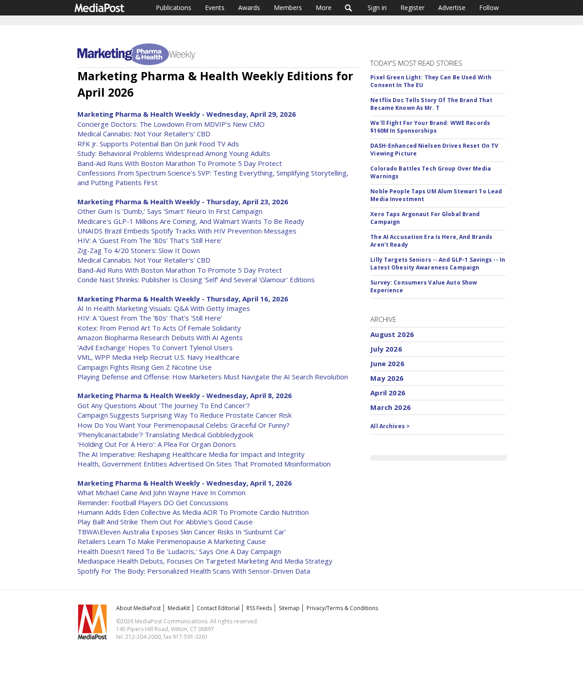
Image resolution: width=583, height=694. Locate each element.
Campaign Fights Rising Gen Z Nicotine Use (144, 367)
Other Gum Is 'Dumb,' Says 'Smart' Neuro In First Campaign (169, 211)
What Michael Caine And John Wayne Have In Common (161, 492)
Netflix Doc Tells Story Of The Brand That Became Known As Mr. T (431, 104)
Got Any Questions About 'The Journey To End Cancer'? (163, 405)
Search (348, 8)
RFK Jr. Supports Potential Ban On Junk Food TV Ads (158, 143)
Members (288, 7)
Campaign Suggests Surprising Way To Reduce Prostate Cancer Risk (184, 415)
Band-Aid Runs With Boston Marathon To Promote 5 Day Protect (179, 163)
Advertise (451, 7)
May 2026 (387, 378)
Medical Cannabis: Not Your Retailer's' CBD (143, 133)
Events (215, 7)
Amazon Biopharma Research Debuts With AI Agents (160, 337)
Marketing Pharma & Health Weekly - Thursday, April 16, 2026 (182, 298)
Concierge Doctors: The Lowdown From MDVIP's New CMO (171, 124)
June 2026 (387, 363)
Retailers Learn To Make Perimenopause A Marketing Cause (171, 541)
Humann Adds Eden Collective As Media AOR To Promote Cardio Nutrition (193, 512)
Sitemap (289, 608)
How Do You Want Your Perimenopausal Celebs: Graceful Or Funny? (183, 425)
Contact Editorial (218, 608)
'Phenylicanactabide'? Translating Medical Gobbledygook (165, 434)
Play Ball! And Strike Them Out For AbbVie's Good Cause (165, 521)
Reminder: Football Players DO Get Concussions (152, 502)
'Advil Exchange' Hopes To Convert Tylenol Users (155, 347)
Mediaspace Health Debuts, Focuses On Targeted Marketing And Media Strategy (204, 560)
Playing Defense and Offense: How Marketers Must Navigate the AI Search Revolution (212, 376)
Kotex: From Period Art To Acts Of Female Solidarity (159, 327)
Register (412, 7)
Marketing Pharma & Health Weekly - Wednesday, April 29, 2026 (186, 114)
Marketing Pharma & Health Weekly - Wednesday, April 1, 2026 (184, 482)
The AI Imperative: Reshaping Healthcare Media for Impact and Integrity (191, 454)
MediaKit (179, 608)
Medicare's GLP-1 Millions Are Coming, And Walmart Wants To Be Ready (190, 221)
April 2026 (387, 392)
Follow (489, 7)
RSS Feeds (259, 608)
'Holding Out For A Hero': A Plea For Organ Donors (156, 444)
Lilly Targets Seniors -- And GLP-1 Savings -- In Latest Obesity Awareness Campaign (437, 263)
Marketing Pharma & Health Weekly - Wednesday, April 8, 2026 (184, 395)
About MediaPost (138, 608)
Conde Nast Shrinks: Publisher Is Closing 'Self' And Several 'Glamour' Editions (196, 279)
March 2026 (390, 407)
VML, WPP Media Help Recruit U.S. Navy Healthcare (158, 357)
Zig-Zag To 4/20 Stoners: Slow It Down (138, 250)
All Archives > (390, 426)
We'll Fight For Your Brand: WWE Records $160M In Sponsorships (430, 127)
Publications (173, 7)
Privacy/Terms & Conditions (342, 608)
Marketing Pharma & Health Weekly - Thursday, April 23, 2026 (182, 201)
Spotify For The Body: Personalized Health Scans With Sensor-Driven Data (193, 570)
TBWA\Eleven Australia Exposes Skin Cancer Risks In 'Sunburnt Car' (181, 531)
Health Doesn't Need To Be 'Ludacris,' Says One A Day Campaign (179, 551)
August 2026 (392, 334)
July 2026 (386, 348)
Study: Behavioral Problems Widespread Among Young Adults (173, 153)
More (324, 7)
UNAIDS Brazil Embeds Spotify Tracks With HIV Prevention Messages (187, 230)
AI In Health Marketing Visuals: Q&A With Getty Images (163, 308)
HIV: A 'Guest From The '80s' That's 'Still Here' (149, 240)
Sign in (377, 7)
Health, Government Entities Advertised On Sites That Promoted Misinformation (204, 463)
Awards (249, 7)
